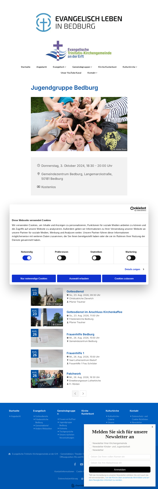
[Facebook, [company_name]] (75, 464)
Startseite (25, 67)
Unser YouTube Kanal (71, 72)
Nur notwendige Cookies (34, 278)
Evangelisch (59, 67)
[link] (59, 67)
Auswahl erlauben (79, 278)
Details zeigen (132, 269)
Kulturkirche (129, 67)
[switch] (61, 257)
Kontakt (91, 72)
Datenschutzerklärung (68, 478)
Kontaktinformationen (64, 471)
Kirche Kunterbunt (107, 67)
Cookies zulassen (124, 278)
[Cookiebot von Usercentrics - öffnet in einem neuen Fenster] (132, 209)
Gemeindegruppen (81, 67)
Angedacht (41, 67)
